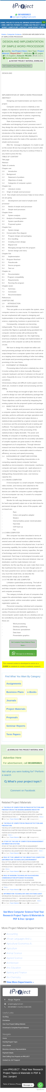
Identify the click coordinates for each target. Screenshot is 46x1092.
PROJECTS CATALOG (14, 22)
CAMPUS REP (13, 27)
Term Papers (13, 734)
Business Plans (15, 692)
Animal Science (14, 953)
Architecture (12, 963)
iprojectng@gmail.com (15, 1004)
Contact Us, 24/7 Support (11, 1060)
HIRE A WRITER (7, 25)
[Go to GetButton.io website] (40, 1089)
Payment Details (8, 1053)
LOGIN (23, 30)
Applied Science (14, 958)
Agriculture (11, 948)
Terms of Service (9, 1084)
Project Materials (15, 709)
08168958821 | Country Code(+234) (19, 1007)
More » (41, 817)
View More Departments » (20, 982)
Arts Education (13, 967)
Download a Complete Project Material (16, 1028)
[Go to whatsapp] (40, 1085)
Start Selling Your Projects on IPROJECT (16, 1056)
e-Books (31, 692)
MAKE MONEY (33, 27)
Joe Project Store (19, 51)
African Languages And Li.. (19, 938)
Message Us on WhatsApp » (25, 654)
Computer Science (14, 34)
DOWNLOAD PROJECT (31, 25)
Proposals (12, 717)
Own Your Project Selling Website (14, 1024)
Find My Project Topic (10, 1042)
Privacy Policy (21, 1084)
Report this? (15, 53)
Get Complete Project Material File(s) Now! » (17, 66)
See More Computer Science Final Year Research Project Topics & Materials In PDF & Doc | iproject (23, 915)
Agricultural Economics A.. (19, 943)
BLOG (42, 27)
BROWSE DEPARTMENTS (34, 22)
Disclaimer (6, 1020)
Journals (11, 700)
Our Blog (5, 1017)
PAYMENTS (18, 25)
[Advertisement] (29, 83)
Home (3, 34)
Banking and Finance (16, 972)
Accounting (12, 934)
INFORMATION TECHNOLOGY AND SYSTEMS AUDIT (22, 894)
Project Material (14, 819)
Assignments (13, 683)
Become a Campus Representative (14, 1049)
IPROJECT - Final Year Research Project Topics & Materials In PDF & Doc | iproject (23, 1073)
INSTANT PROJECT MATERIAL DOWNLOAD (27, 61)
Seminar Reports (15, 726)
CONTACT (23, 27)
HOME (2, 22)
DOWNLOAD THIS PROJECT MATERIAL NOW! (26, 750)
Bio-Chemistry (13, 977)
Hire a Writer (7, 1045)
